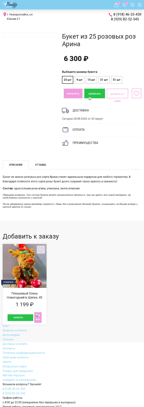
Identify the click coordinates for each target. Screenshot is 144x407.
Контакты (9, 348)
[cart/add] (38, 317)
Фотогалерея (11, 335)
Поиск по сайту (132, 5)
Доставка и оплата (15, 344)
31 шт (104, 79)
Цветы (7, 361)
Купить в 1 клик (117, 95)
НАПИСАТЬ (95, 94)
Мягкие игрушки (14, 375)
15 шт (91, 79)
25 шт (67, 79)
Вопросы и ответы (15, 330)
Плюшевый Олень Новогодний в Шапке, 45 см (25, 284)
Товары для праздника (18, 371)
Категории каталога (15, 357)
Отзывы (8, 339)
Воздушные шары (15, 366)
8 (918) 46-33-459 (127, 14)
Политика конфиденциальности (24, 353)
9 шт (79, 79)
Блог (6, 326)
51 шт (116, 79)
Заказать (73, 93)
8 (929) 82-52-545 (125, 19)
